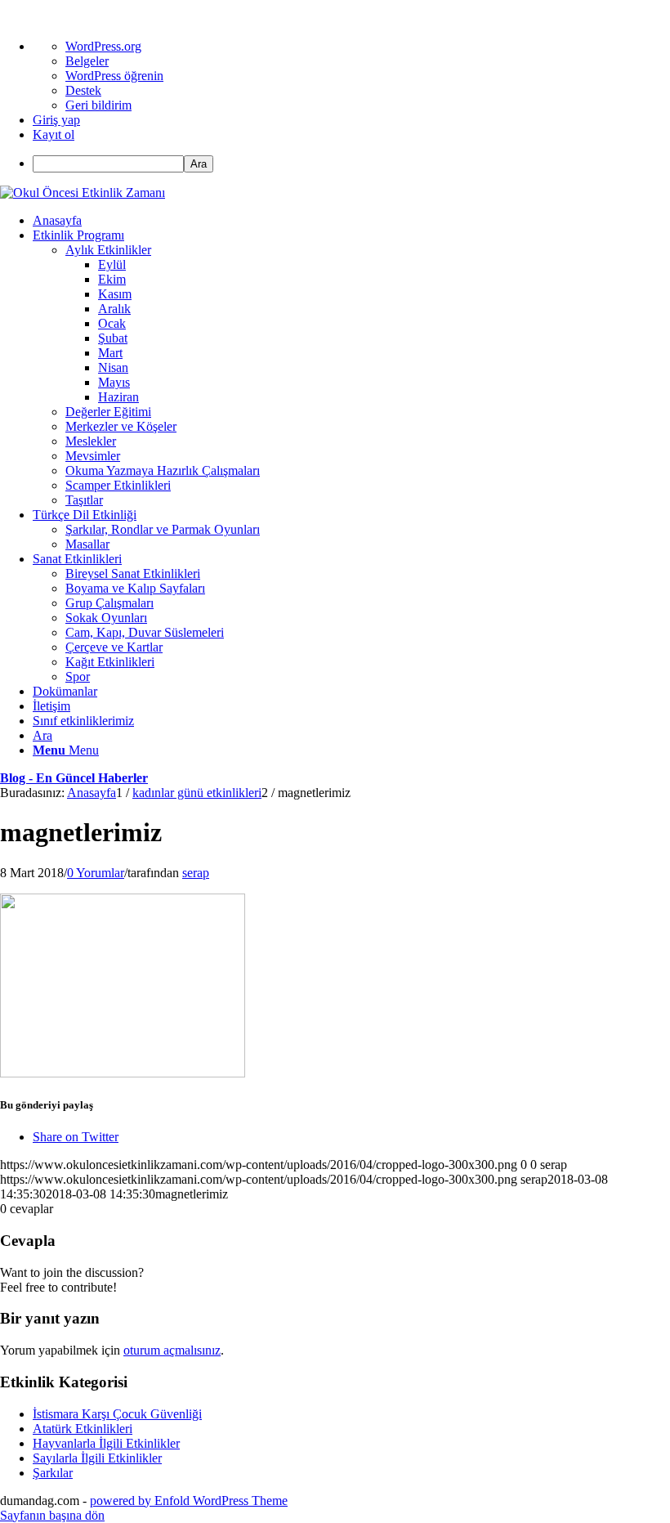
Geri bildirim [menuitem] (98, 105)
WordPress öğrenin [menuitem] (114, 76)
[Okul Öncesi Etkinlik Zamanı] (82, 192)
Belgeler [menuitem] (87, 61)
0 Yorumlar (95, 873)
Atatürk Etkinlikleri (82, 1429)
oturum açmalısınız (172, 1350)
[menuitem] (351, 163)
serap (195, 873)
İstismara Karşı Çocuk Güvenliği (117, 1414)
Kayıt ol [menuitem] (53, 134)
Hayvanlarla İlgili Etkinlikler (106, 1443)
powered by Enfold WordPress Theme (189, 1500)
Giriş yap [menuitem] (56, 120)
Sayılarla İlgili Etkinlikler (97, 1458)
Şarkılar (53, 1473)
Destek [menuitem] (83, 90)
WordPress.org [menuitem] (103, 46)
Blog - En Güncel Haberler (74, 778)
